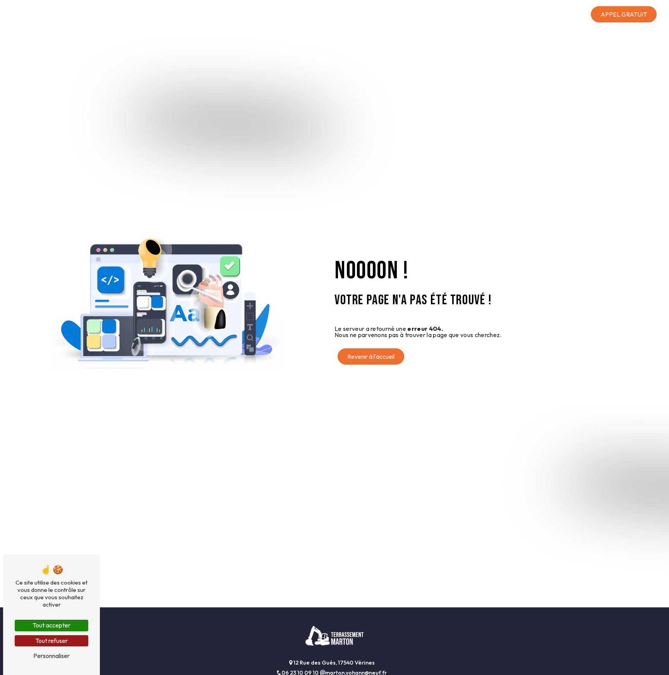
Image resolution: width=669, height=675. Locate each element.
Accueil (397, 14)
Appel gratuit (623, 14)
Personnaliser (51, 656)
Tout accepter (51, 625)
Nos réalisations (517, 14)
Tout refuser (51, 640)
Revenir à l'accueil (371, 356)
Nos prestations (446, 14)
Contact (568, 14)
